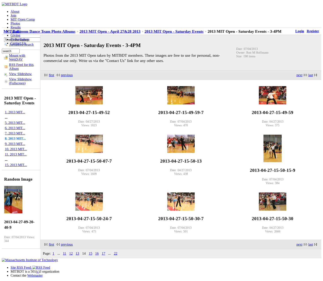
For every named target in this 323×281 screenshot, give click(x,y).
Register (313, 31)
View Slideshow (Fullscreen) (20, 81)
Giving (15, 35)
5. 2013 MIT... (15, 123)
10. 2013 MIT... (16, 149)
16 (97, 253)
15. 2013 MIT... (16, 165)
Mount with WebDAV (17, 57)
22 (115, 253)
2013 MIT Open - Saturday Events (174, 31)
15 (90, 253)
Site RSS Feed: (22, 267)
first (51, 75)
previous (67, 75)
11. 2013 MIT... (16, 154)
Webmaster (35, 275)
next (299, 75)
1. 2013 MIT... (15, 112)
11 (64, 253)
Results (16, 27)
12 (71, 253)
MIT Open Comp (23, 19)
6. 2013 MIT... (15, 128)
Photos (15, 23)
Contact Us (18, 43)
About (15, 11)
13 (77, 253)
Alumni (16, 31)
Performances (20, 39)
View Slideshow (20, 74)
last (310, 75)
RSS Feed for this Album (21, 67)
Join (13, 15)
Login (299, 31)
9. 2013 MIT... (15, 144)
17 (103, 253)
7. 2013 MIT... (15, 133)
